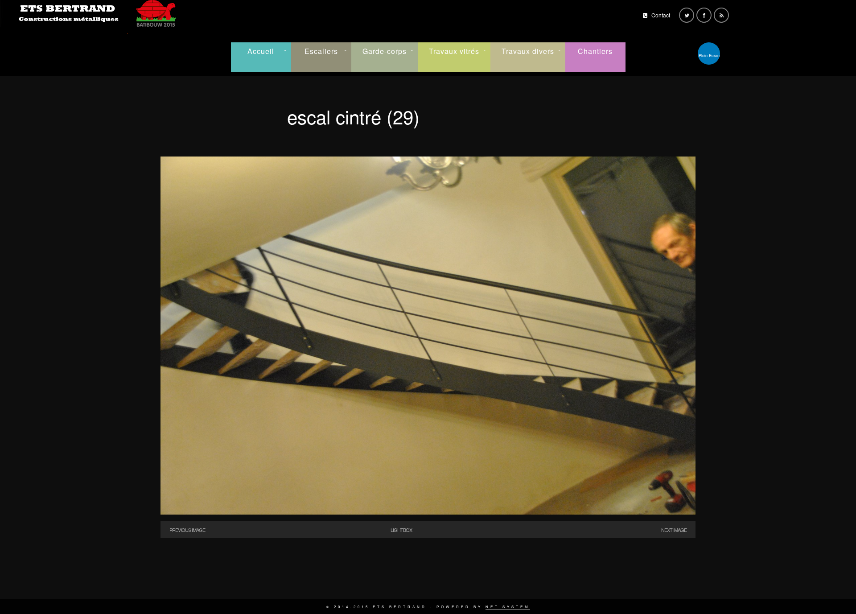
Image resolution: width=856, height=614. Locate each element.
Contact (660, 15)
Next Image (674, 529)
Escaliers (321, 51)
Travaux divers (528, 51)
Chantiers (595, 51)
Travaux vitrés (454, 51)
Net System (508, 606)
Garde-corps (384, 51)
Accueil (260, 51)
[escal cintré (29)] (428, 512)
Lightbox (401, 529)
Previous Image (187, 529)
